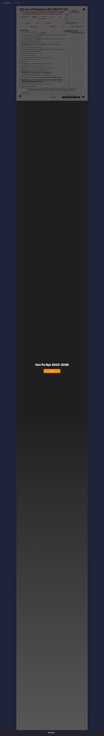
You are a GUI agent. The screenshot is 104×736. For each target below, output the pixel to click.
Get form (52, 371)
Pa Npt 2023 (18, 3)
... (12, 3)
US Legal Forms (6, 3)
